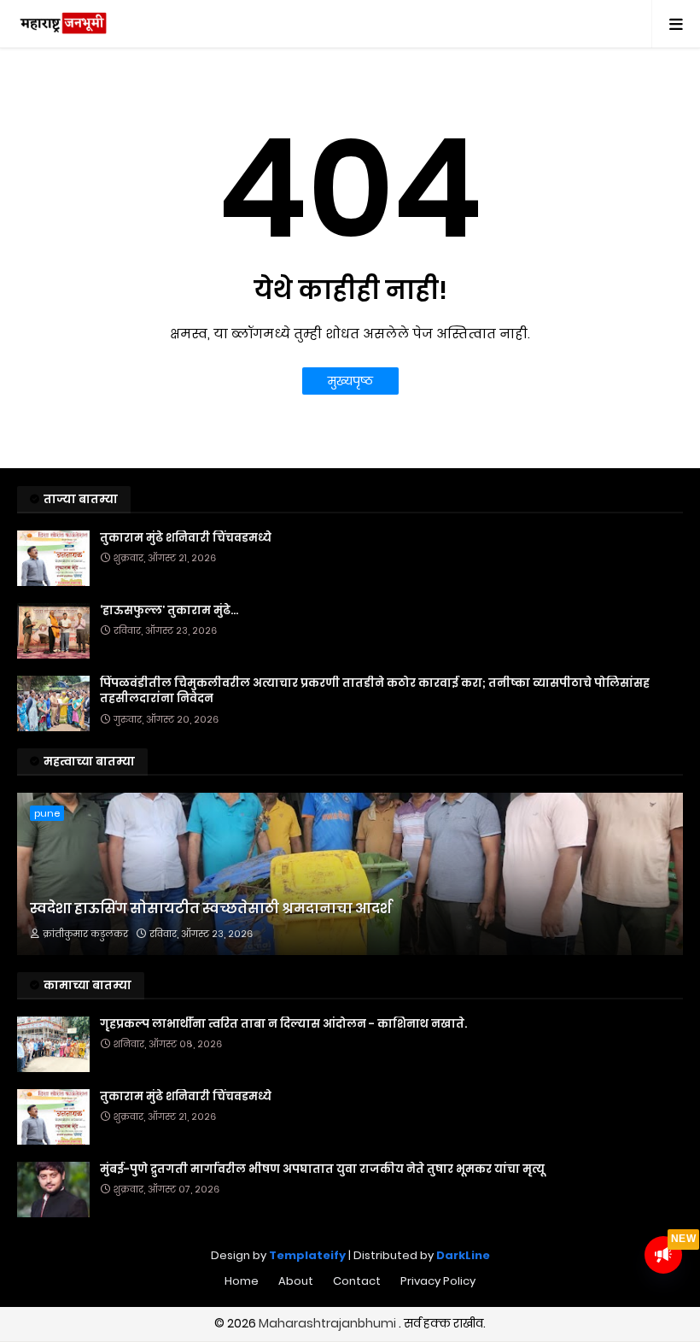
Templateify (307, 1255)
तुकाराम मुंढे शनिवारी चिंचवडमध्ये (185, 538)
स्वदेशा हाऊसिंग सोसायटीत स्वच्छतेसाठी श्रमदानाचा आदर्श (210, 909)
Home (242, 1281)
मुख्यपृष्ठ (350, 381)
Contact (357, 1281)
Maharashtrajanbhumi (329, 1323)
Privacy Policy (437, 1281)
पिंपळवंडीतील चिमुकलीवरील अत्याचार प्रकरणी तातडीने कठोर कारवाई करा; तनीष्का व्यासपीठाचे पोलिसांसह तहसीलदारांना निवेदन (375, 691)
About (295, 1281)
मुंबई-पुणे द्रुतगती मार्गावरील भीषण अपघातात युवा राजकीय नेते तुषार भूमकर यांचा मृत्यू (322, 1169)
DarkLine (463, 1255)
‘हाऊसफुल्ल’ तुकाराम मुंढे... (169, 610)
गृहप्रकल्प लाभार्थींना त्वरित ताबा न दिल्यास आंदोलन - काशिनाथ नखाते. (283, 1024)
